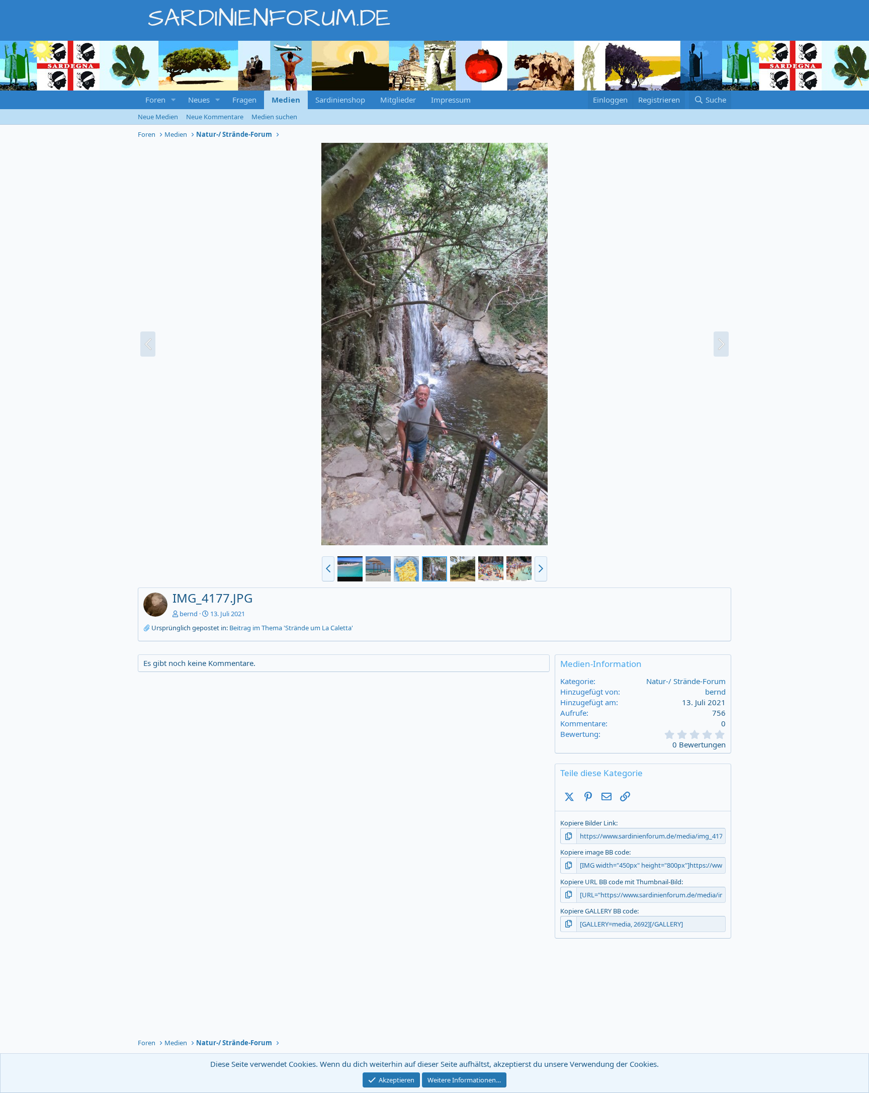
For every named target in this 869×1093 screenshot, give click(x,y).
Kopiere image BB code (594, 852)
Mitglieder (398, 100)
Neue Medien (158, 116)
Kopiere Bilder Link (588, 822)
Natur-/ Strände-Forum (686, 681)
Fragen (244, 100)
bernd (189, 613)
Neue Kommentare (214, 116)
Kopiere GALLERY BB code (598, 910)
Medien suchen (274, 116)
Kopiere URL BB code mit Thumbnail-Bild (620, 881)
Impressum (451, 100)
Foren (155, 100)
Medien (286, 100)
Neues (199, 100)
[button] (173, 100)
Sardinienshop (340, 100)
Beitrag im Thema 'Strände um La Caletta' (291, 627)
